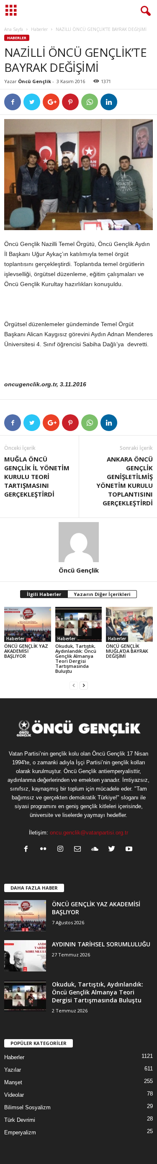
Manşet (13, 1082)
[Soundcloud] (96, 850)
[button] (144, 11)
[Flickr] (45, 850)
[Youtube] (130, 850)
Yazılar (12, 1070)
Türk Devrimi (19, 1120)
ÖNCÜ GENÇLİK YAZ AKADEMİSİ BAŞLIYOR (26, 651)
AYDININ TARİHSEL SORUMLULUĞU (101, 944)
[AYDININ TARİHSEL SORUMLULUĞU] (25, 955)
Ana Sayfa (13, 29)
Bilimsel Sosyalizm (27, 1107)
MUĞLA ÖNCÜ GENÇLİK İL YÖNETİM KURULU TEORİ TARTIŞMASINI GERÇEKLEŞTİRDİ (36, 476)
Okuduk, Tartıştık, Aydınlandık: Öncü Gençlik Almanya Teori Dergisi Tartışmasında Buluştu (75, 658)
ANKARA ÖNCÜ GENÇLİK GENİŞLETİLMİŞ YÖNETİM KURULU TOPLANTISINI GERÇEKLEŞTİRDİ (124, 481)
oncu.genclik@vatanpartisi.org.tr (89, 832)
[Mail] (79, 850)
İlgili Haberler (44, 594)
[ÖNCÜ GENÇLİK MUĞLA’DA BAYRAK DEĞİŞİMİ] (129, 624)
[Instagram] (62, 850)
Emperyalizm (20, 1132)
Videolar (14, 1095)
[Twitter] (113, 850)
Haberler (39, 29)
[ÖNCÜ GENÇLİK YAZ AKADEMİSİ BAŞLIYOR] (27, 624)
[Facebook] (27, 850)
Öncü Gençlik (34, 81)
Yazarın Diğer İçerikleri (102, 594)
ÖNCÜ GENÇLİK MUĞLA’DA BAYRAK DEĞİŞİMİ (127, 651)
